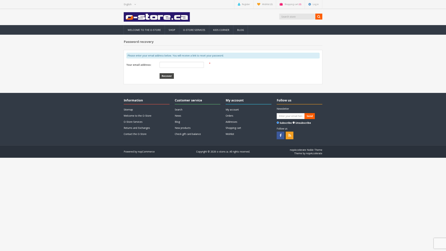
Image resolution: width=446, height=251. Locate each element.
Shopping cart (233, 128)
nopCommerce (146, 151)
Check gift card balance (188, 134)
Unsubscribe (303, 122)
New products (183, 128)
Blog (240, 30)
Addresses (231, 121)
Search (178, 109)
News (178, 115)
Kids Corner (221, 30)
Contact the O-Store (135, 134)
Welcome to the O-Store (144, 30)
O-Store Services (194, 30)
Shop (172, 30)
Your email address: (138, 64)
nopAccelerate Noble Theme (306, 149)
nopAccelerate (314, 153)
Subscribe (286, 122)
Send (310, 116)
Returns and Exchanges (137, 128)
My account (232, 109)
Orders (229, 115)
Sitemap (128, 109)
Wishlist (230, 134)
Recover (167, 76)
